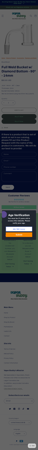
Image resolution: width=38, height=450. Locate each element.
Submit (19, 235)
